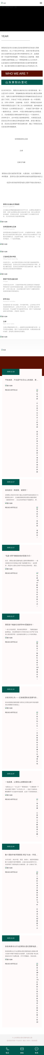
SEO (28, 1037)
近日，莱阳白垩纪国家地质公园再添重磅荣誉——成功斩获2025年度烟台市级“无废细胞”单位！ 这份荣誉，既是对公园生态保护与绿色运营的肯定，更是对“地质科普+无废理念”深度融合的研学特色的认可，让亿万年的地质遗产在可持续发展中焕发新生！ (21, 562)
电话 (7, 1050)
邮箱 (22, 1050)
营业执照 (34, 1037)
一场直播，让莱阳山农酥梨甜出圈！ (19, 779)
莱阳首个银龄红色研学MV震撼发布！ (19, 621)
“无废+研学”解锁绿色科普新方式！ (18, 553)
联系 (36, 1050)
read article (11, 387)
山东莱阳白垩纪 (16, 80)
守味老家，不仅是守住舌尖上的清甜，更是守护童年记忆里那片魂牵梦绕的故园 (21, 378)
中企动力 (19, 1037)
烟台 (24, 1037)
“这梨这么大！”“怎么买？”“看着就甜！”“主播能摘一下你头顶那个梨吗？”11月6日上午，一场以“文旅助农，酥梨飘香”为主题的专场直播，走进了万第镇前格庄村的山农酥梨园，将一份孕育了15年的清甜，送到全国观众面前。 (22, 788)
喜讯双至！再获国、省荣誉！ (16, 487)
